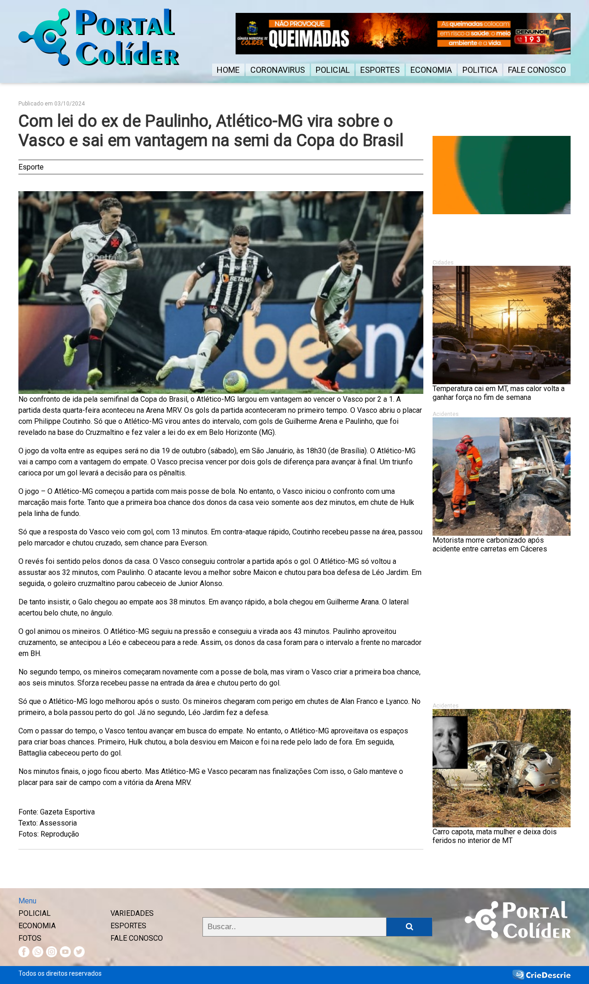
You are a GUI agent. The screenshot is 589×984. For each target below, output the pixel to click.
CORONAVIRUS (277, 70)
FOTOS (29, 938)
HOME (228, 70)
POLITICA (479, 70)
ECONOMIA (431, 70)
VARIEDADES (132, 913)
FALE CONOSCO (537, 70)
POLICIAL (333, 70)
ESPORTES (380, 70)
